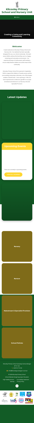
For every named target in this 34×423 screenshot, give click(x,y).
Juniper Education (24, 377)
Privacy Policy (20, 381)
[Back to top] (17, 385)
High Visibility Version (8, 379)
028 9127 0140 (18, 368)
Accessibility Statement (23, 379)
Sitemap (12, 381)
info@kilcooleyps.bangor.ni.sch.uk (18, 371)
